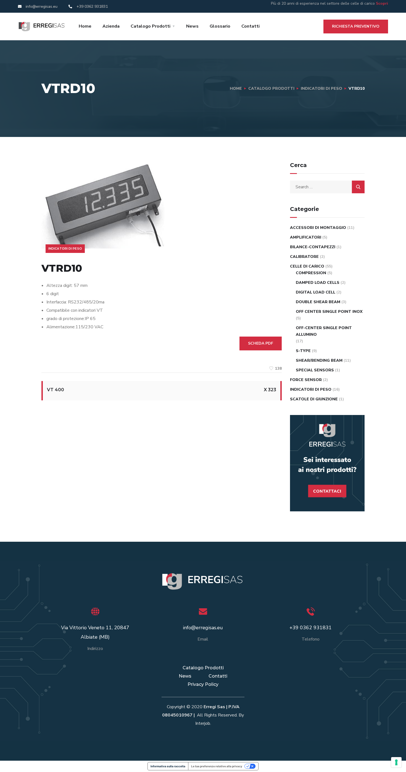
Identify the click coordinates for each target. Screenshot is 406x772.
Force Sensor (306, 379)
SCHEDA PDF (260, 343)
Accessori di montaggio (318, 227)
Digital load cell (315, 292)
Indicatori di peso (321, 88)
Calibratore (304, 256)
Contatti (250, 26)
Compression (311, 273)
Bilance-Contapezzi (312, 247)
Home (85, 26)
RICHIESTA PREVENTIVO (355, 26)
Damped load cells (317, 282)
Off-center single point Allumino (324, 331)
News (192, 26)
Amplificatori (305, 237)
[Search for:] (327, 187)
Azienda (111, 26)
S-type (303, 350)
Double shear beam (318, 302)
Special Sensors (315, 370)
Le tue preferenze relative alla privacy (216, 766)
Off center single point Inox (329, 311)
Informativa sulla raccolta (168, 766)
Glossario (220, 26)
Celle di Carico (307, 266)
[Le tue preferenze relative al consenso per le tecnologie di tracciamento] (396, 762)
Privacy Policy (203, 684)
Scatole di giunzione (314, 399)
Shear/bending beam (319, 360)
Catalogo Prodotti (150, 26)
